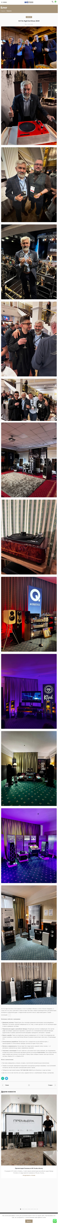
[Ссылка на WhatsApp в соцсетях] (2, 1078)
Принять (29, 1221)
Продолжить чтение (29, 1175)
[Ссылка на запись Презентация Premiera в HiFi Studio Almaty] (29, 1130)
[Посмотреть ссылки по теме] (9, 1015)
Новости (9, 11)
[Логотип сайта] (28, 2)
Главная (3, 11)
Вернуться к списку (29, 1085)
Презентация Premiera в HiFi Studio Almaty (29, 1168)
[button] (57, 1150)
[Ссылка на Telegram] (6, 1078)
